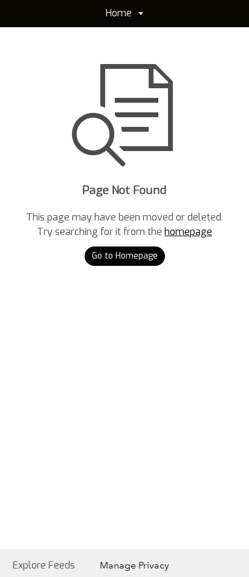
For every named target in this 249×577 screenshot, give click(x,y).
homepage (188, 231)
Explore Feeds (44, 565)
